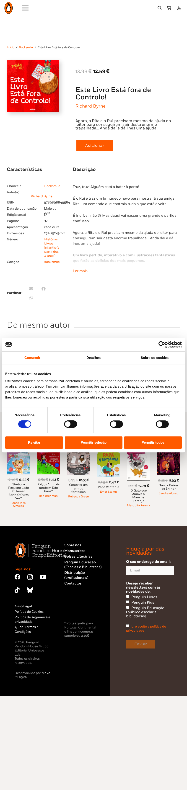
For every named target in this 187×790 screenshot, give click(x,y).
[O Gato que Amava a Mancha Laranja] (138, 454)
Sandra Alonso (168, 493)
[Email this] (31, 289)
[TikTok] (17, 590)
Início (10, 47)
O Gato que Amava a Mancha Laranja (138, 496)
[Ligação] (180, 7)
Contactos (73, 583)
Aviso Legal (23, 606)
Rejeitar (34, 442)
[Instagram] (30, 577)
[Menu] (25, 8)
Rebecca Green (78, 496)
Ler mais (80, 271)
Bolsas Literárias (78, 556)
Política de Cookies (29, 612)
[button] (159, 8)
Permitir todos (153, 442)
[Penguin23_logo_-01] (8, 8)
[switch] (70, 424)
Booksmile (26, 47)
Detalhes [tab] (93, 358)
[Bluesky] (30, 590)
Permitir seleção (93, 442)
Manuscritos (75, 551)
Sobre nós (72, 545)
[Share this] (43, 289)
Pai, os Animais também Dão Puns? (48, 488)
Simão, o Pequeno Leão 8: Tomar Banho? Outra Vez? (18, 491)
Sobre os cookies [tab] (155, 358)
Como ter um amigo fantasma (78, 488)
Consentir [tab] (32, 358)
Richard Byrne (90, 106)
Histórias (51, 239)
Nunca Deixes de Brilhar (168, 487)
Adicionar (94, 145)
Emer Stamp (108, 492)
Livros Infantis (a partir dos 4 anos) (52, 250)
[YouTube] (43, 577)
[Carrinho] (168, 8)
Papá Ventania (108, 487)
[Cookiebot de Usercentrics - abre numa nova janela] (162, 344)
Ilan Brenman (48, 496)
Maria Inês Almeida (18, 504)
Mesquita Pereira (138, 505)
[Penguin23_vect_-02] (78, 608)
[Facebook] (17, 577)
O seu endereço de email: (148, 561)
